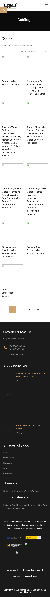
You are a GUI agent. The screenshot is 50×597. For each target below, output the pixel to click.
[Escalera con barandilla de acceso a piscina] (37, 232)
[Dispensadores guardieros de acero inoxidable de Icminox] (12, 232)
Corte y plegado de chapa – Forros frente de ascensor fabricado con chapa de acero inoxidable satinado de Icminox (36, 201)
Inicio (5, 452)
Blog (5, 468)
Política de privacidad (33, 570)
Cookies (16, 576)
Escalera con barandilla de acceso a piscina (35, 250)
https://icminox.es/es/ (13, 339)
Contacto (7, 473)
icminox (22, 381)
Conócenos (8, 458)
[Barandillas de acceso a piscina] (12, 66)
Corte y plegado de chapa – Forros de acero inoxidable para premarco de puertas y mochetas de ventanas (11, 198)
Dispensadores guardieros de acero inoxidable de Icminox (10, 252)
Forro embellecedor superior (8, 293)
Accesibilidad (31, 576)
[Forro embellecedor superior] (12, 274)
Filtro (9, 38)
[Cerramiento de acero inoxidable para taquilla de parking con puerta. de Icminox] (37, 66)
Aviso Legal (12, 570)
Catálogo (7, 463)
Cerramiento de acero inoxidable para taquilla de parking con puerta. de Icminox (36, 88)
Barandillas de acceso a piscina (10, 83)
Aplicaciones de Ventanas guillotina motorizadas (31, 375)
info (20, 433)
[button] (3, 10)
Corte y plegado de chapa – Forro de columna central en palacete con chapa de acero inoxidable (36, 135)
